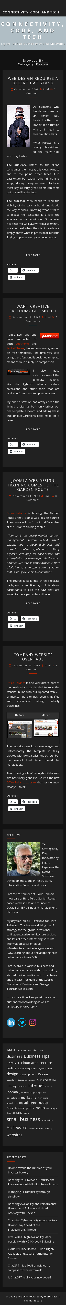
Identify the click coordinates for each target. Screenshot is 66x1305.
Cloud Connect (45, 894)
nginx (33, 1103)
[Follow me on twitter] (22, 1023)
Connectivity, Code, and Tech (31, 12)
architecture (35, 1050)
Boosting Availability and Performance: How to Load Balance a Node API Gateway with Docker (32, 1208)
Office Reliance (16, 513)
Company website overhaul (33, 656)
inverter (49, 1086)
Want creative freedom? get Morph (33, 308)
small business (23, 1119)
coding (11, 1068)
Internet (36, 1085)
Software (17, 1127)
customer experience (28, 1068)
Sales (9, 1113)
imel (46, 89)
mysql (23, 1103)
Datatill (11, 907)
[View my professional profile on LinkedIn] (11, 1023)
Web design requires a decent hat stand (33, 80)
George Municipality (26, 1080)
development (28, 1074)
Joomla (12, 1091)
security (17, 1112)
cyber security (45, 1068)
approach (22, 1050)
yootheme (22, 344)
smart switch (47, 1120)
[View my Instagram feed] (33, 1023)
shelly (26, 1113)
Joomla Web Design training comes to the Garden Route (33, 485)
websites (14, 1135)
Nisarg (38, 1300)
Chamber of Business (20, 984)
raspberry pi (51, 1108)
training (48, 1128)
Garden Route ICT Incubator (39, 975)
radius (40, 1108)
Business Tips (36, 1056)
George (48, 979)
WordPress (51, 1296)
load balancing (13, 1098)
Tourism (39, 1128)
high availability (46, 1079)
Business (14, 1056)
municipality (12, 1103)
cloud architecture (36, 1062)
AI (14, 1050)
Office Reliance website (21, 782)
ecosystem (11, 1080)
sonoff (32, 1128)
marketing (28, 1097)
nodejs (44, 1103)
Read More (34, 255)
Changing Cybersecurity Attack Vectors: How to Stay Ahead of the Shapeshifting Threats (33, 1224)
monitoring (43, 1098)
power (30, 1108)
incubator (22, 1086)
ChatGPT (13, 1063)
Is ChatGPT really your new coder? (29, 1277)
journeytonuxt (39, 1092)
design (12, 1074)
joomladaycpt (25, 1092)
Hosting (11, 1086)
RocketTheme (15, 348)
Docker (43, 1074)
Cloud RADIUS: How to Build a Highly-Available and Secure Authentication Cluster (31, 1253)
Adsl (9, 1050)
